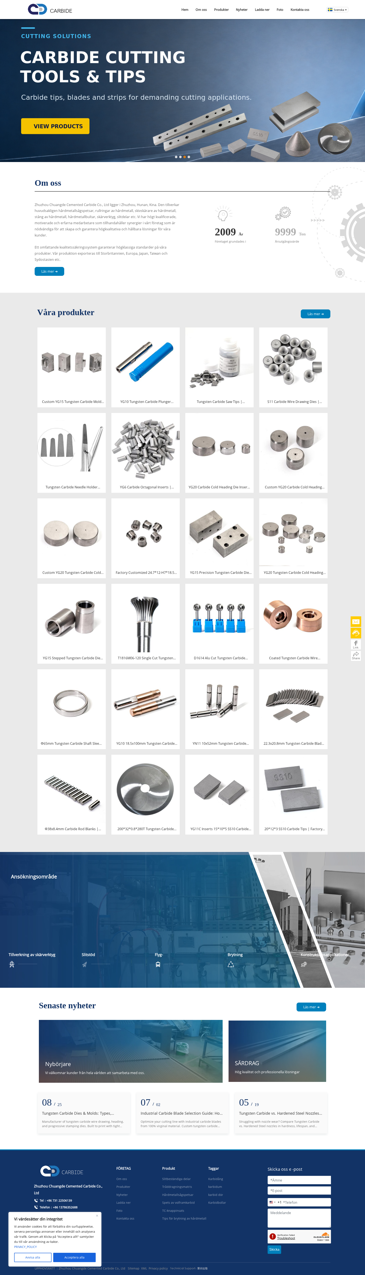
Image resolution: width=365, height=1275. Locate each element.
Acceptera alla (74, 1257)
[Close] (96, 1215)
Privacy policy (158, 1268)
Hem (184, 9)
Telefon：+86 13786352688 (58, 1207)
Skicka (274, 1249)
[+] (71, 361)
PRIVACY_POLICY (25, 1247)
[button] (176, 157)
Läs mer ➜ (49, 271)
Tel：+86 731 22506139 (55, 1200)
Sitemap (133, 1268)
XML (144, 1268)
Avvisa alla (32, 1257)
